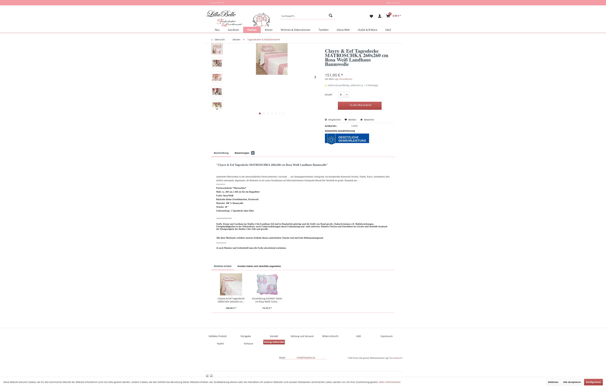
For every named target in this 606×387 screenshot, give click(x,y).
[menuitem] (308, 16)
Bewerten (368, 119)
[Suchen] (331, 16)
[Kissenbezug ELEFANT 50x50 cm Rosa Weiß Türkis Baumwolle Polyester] (267, 284)
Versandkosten (395, 358)
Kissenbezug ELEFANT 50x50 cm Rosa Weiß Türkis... (267, 300)
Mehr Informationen (390, 382)
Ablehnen (553, 382)
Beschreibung (221, 152)
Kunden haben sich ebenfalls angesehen (259, 266)
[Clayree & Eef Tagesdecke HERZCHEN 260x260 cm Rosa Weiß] (231, 284)
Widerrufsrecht (330, 336)
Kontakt (274, 336)
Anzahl (328, 94)
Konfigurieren (593, 382)
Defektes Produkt (218, 336)
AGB (358, 336)
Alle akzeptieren (572, 382)
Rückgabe (246, 336)
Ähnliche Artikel (222, 266)
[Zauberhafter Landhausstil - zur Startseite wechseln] (238, 19)
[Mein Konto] (379, 16)
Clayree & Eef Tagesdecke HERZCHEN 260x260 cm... (231, 300)
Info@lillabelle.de (306, 357)
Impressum (387, 336)
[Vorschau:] (217, 48)
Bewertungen (244, 152)
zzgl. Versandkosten (343, 79)
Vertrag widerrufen (274, 341)
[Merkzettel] (370, 16)
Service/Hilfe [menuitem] (216, 2)
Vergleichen (334, 119)
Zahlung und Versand (302, 336)
